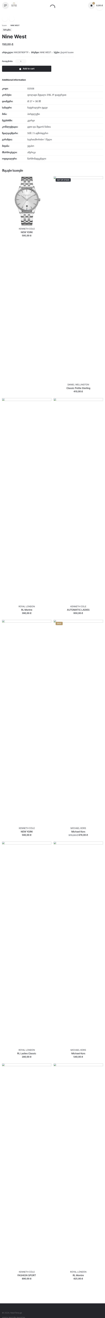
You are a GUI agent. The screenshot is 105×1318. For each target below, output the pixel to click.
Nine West (22, 1306)
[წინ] (11, 18)
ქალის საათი (67, 52)
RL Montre (26, 609)
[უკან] (5, 18)
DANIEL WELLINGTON (78, 384)
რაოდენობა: (7, 61)
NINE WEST (22, 1309)
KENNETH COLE (27, 228)
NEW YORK (27, 232)
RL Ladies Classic (26, 1053)
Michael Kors (78, 831)
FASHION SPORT (27, 1275)
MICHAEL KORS (78, 828)
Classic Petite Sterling (78, 388)
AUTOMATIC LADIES (78, 609)
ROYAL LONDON (27, 606)
